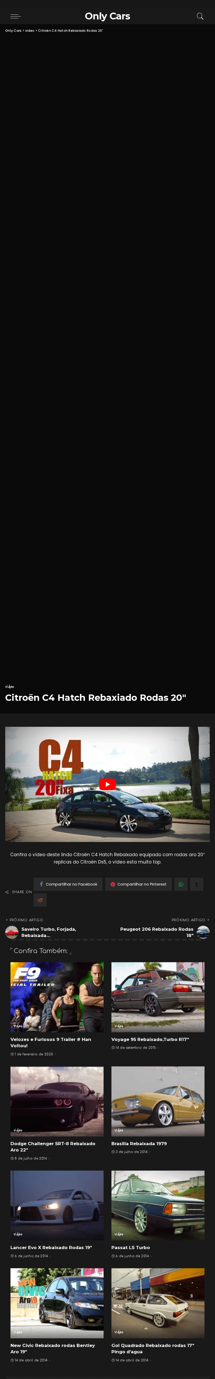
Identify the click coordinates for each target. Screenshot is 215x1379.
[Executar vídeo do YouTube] (107, 784)
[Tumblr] (196, 884)
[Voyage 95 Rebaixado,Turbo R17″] (158, 997)
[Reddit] (40, 900)
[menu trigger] (17, 16)
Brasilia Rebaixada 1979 (139, 1143)
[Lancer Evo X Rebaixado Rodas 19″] (57, 1205)
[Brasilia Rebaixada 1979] (158, 1101)
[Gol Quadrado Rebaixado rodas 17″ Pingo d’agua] (158, 1303)
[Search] (199, 16)
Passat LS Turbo (130, 1247)
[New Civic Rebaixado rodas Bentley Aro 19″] (57, 1303)
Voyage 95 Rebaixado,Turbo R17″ (150, 1039)
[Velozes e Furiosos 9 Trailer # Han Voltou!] (57, 997)
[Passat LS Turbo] (158, 1205)
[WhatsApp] (180, 884)
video (9, 686)
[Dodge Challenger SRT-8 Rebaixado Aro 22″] (57, 1101)
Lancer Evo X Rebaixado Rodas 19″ (51, 1247)
